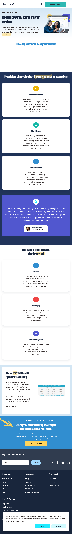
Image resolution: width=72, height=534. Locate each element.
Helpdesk (5, 504)
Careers (5, 485)
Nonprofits (52, 479)
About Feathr (7, 479)
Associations (53, 482)
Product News (30, 489)
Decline (58, 526)
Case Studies (30, 485)
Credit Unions (54, 485)
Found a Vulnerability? (10, 510)
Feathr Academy (8, 507)
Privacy (4, 489)
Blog (27, 479)
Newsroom (6, 482)
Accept (42, 526)
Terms (4, 492)
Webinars (28, 482)
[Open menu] (69, 4)
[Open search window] (42, 4)
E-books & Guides (32, 492)
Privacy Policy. (19, 521)
